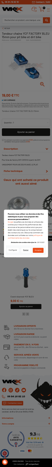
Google (10, 222)
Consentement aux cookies (5, 462)
